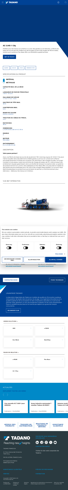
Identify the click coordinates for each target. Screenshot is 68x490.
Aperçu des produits (10, 425)
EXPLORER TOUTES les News (14, 391)
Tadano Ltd (15, 478)
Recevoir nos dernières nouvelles (46, 437)
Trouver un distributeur (25, 425)
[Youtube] (55, 443)
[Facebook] (41, 443)
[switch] (25, 248)
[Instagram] (46, 443)
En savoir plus (13, 310)
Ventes (6, 473)
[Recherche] (65, 2)
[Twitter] (50, 443)
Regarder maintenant (13, 266)
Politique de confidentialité (6, 483)
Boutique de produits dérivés (42, 425)
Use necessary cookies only (12, 259)
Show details (59, 254)
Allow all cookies (55, 259)
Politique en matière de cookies (16, 484)
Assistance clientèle (58, 425)
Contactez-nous (10, 280)
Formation (40, 473)
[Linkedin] (37, 443)
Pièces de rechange (44, 469)
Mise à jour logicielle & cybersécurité (59, 483)
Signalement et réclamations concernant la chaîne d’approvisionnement (41, 483)
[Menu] (2, 2)
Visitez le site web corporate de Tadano (47, 452)
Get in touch (9, 57)
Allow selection (34, 259)
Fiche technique (57, 280)
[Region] (58, 2)
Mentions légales (26, 483)
